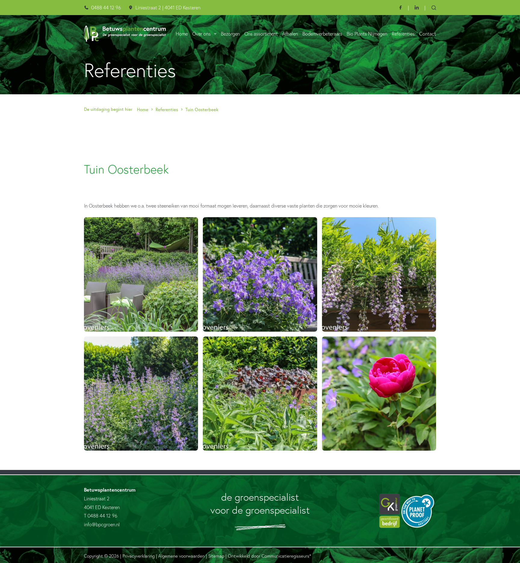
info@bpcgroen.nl (102, 524)
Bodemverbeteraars (322, 34)
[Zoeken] (434, 7)
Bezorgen (230, 34)
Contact (427, 34)
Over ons (201, 34)
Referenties (403, 34)
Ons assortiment (261, 34)
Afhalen (290, 34)
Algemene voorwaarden (181, 556)
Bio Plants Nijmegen (367, 34)
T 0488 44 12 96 (100, 516)
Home (182, 34)
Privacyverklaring (138, 556)
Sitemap (216, 556)
